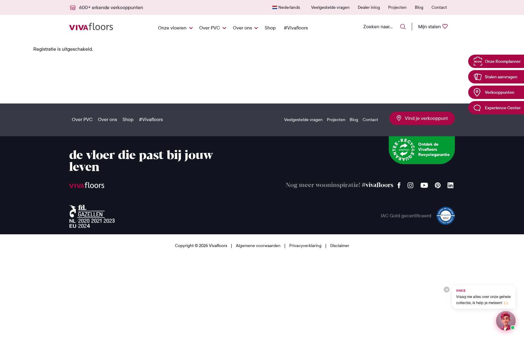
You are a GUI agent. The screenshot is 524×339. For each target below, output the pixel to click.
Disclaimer (339, 245)
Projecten (397, 7)
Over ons (242, 28)
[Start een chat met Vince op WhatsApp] (506, 321)
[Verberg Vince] (447, 289)
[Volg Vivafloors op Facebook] (399, 184)
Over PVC (209, 28)
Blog (419, 7)
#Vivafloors (296, 28)
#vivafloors (377, 185)
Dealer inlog (369, 7)
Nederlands (289, 7)
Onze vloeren (172, 28)
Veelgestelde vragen (330, 7)
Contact (439, 7)
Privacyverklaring (305, 245)
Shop (270, 28)
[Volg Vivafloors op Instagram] (410, 184)
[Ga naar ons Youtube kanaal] (424, 184)
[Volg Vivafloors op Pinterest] (437, 184)
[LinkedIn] (450, 184)
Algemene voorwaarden (258, 245)
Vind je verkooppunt (424, 118)
